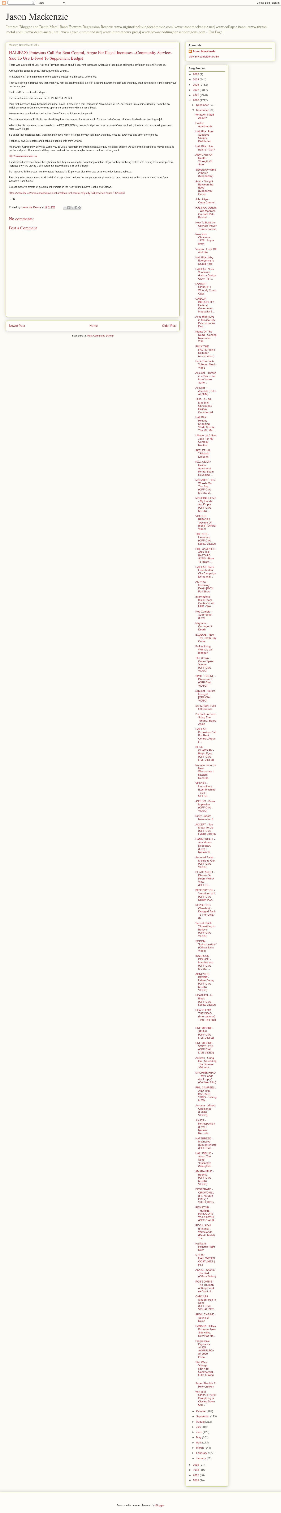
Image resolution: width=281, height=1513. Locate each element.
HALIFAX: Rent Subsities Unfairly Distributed (204, 136)
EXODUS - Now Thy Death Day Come (205, 638)
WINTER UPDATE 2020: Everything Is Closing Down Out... (205, 1398)
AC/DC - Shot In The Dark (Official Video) (205, 1273)
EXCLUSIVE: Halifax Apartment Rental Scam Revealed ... (204, 468)
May (199, 1437)
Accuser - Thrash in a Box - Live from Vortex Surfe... (205, 377)
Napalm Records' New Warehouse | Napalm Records (205, 771)
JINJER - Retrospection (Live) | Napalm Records (205, 1127)
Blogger (159, 1505)
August (200, 1421)
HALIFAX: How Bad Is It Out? (205, 148)
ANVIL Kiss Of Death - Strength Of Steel (203, 159)
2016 (196, 1480)
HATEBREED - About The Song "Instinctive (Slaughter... (204, 1160)
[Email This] (65, 208)
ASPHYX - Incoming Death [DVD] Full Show (204, 586)
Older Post (169, 325)
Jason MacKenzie (203, 51)
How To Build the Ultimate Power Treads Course (206, 226)
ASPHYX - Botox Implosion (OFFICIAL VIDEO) (205, 806)
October (201, 1411)
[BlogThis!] (69, 208)
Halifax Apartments (203, 124)
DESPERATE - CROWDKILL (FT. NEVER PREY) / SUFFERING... (205, 1196)
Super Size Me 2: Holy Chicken (205, 1385)
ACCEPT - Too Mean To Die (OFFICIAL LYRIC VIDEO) (205, 829)
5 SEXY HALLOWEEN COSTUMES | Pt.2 (205, 1260)
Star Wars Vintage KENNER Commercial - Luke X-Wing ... (204, 1370)
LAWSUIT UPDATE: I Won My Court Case (205, 288)
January (201, 1458)
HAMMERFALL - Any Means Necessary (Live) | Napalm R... (205, 846)
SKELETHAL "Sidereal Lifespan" (202, 453)
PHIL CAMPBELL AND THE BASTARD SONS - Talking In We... (206, 1094)
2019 (196, 1464)
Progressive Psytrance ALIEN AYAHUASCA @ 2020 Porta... (204, 1348)
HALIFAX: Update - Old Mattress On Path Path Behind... (206, 212)
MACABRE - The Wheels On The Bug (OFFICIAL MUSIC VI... (205, 486)
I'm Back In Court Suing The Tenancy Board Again (205, 719)
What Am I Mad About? (204, 116)
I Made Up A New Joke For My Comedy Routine (205, 440)
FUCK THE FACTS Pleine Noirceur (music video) (205, 351)
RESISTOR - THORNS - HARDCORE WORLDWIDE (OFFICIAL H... (205, 1214)
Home (93, 325)
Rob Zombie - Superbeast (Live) (203, 615)
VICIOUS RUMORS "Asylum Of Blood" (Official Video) (205, 522)
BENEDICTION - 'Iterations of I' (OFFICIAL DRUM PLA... (205, 895)
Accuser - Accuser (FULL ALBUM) (205, 391)
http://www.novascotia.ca (23, 156)
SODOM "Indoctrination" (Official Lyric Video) (206, 946)
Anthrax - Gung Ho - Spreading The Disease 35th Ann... (206, 1062)
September (203, 1416)
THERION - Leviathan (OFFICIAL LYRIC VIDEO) (205, 538)
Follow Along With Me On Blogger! (204, 649)
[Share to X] (72, 208)
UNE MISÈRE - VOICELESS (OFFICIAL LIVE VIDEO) (204, 1047)
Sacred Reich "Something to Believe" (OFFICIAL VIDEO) (205, 929)
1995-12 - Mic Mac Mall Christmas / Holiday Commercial (204, 406)
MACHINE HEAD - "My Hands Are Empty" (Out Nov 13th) (205, 1077)
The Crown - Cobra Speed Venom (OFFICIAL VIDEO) (204, 664)
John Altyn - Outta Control (204, 201)
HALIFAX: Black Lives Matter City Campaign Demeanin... (205, 572)
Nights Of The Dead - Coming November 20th (206, 336)
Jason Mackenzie (37, 16)
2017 (196, 1475)
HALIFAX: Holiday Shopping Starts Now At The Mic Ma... (205, 424)
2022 (196, 89)
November (203, 110)
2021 (196, 95)
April (199, 1442)
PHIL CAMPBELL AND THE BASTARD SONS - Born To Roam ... (205, 555)
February (202, 1452)
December (203, 104)
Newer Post (17, 325)
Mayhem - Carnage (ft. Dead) (204, 626)
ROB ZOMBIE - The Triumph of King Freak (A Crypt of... (204, 1286)
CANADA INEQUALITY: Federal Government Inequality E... (205, 305)
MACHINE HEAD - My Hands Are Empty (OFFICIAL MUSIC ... (205, 504)
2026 (196, 74)
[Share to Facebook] (76, 208)
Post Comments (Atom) (100, 335)
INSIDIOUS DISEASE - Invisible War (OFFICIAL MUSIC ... (204, 962)
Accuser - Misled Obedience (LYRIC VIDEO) (205, 1110)
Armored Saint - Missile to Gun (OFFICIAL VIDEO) (205, 862)
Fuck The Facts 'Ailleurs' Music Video (205, 364)
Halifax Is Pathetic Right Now (205, 1247)
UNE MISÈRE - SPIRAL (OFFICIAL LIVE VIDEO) (204, 1033)
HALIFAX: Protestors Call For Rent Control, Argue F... (205, 735)
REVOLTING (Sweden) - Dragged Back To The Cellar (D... (205, 911)
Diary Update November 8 (204, 817)
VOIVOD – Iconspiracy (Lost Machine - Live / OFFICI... (205, 789)
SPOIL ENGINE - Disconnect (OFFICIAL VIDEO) (205, 681)
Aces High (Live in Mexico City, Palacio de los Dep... (205, 321)
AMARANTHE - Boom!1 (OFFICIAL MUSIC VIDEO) (204, 1178)
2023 (196, 84)
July (199, 1426)
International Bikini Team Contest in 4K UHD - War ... (204, 601)
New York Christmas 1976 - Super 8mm (204, 239)
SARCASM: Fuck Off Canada (205, 707)
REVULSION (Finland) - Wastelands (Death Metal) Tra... (205, 1232)
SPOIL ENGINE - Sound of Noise (205, 1317)
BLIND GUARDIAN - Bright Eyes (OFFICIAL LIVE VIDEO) (204, 753)
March (200, 1447)
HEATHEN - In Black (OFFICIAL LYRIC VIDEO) (205, 1000)
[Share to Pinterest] (79, 208)
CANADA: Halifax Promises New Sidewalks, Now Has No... (205, 1330)
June (199, 1432)
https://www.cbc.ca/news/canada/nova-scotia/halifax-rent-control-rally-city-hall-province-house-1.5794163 (67, 193)
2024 (196, 79)
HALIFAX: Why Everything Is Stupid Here (204, 260)
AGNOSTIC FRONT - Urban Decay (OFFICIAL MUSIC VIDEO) (204, 982)
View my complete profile (204, 56)
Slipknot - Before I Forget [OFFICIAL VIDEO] (205, 695)
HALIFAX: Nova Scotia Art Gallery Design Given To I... (205, 274)
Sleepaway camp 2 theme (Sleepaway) (205, 173)
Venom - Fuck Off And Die (206, 251)
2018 (196, 1469)
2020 (196, 100)
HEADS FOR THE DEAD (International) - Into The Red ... (205, 1016)
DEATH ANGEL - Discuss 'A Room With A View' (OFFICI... (205, 878)
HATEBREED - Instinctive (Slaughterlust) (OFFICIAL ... (205, 1143)
